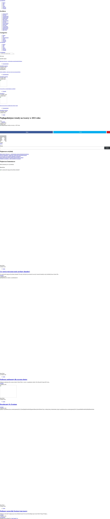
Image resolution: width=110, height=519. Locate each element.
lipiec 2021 (5, 30)
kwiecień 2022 (5, 23)
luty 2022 (4, 25)
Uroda (4, 6)
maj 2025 (4, 15)
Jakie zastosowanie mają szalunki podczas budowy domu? (9, 105)
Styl (3, 5)
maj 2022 (4, 21)
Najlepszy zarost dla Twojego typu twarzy (13, 511)
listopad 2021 (5, 28)
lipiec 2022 (5, 19)
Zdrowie (4, 7)
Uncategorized (5, 37)
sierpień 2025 (5, 13)
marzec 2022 (5, 24)
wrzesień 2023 (5, 16)
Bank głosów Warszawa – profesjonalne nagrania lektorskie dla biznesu (11, 61)
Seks (3, 3)
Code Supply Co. (14, 518)
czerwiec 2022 (5, 20)
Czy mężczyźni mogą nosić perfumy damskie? (15, 271)
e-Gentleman (2, 0)
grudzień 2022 (5, 17)
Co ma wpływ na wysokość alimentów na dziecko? (7, 88)
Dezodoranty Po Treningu (8, 404)
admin (1, 143)
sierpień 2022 (5, 18)
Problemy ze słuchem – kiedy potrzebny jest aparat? (10, 158)
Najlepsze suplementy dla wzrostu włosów (13, 379)
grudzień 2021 (5, 27)
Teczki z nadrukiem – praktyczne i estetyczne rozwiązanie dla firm (13, 155)
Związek (4, 8)
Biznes (4, 2)
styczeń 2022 (5, 26)
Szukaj (1, 146)
